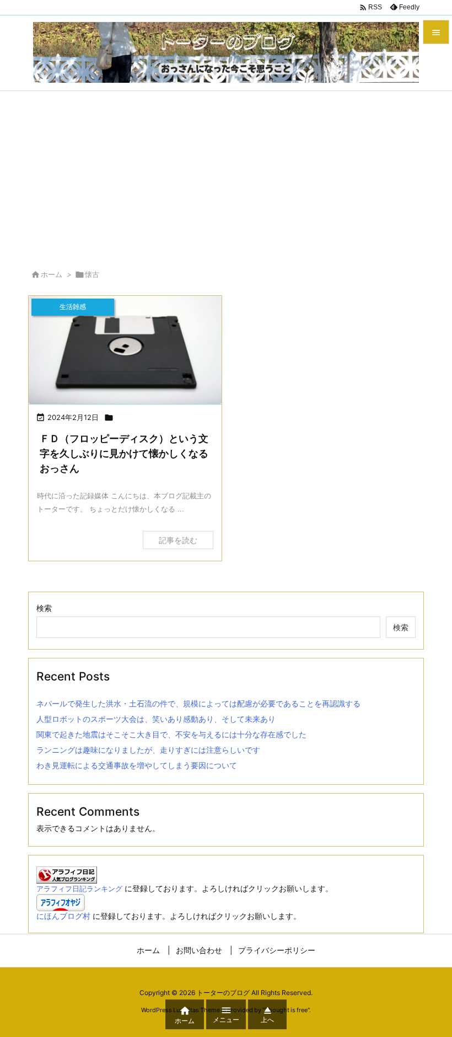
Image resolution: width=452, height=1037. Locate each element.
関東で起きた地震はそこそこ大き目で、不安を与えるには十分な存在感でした (171, 734)
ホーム (51, 274)
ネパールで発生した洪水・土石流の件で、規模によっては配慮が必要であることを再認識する (198, 703)
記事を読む (178, 540)
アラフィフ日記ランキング (79, 889)
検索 (44, 608)
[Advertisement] (226, 174)
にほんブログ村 (63, 916)
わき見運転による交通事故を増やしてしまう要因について (136, 765)
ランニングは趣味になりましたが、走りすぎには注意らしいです (148, 749)
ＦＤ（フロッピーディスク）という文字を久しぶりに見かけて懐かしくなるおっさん (124, 453)
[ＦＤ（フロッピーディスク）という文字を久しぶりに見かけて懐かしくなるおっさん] (125, 350)
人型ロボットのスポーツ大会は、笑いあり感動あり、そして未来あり (156, 719)
